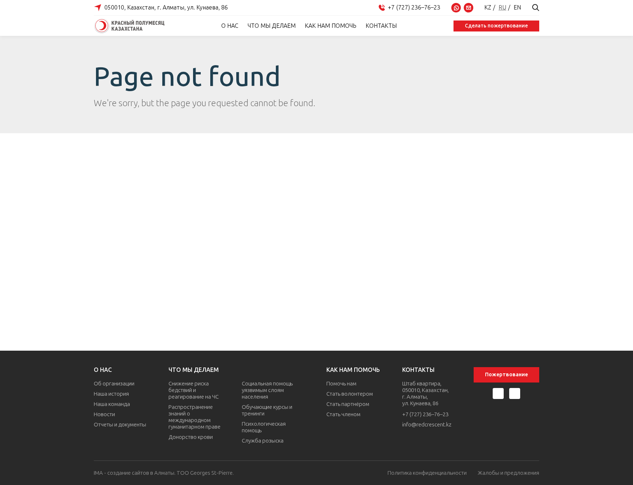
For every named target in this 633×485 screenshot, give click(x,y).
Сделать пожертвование (496, 26)
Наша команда (112, 404)
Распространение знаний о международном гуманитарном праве (195, 417)
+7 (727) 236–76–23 (425, 414)
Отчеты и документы (120, 424)
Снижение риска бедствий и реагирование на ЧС (194, 390)
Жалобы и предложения (508, 473)
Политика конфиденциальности (427, 473)
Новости (104, 414)
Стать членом (343, 414)
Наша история (111, 394)
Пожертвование (506, 375)
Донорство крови (191, 437)
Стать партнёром (347, 404)
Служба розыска (263, 440)
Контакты (381, 25)
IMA (98, 473)
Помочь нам (341, 383)
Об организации (114, 383)
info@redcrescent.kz (426, 424)
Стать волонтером (349, 394)
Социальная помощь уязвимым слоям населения (267, 390)
